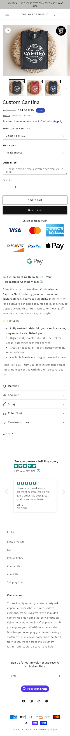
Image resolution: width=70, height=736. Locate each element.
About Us (12, 574)
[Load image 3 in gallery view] (53, 88)
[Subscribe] (59, 676)
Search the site (15, 541)
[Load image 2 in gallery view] (35, 88)
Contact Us (13, 566)
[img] (37, 465)
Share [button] (9, 433)
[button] (7, 14)
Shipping (6, 115)
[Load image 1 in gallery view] (17, 88)
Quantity (7, 180)
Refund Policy (15, 557)
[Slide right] (66, 88)
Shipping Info (15, 582)
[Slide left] (4, 88)
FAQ (9, 549)
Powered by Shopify (47, 729)
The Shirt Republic (29, 729)
